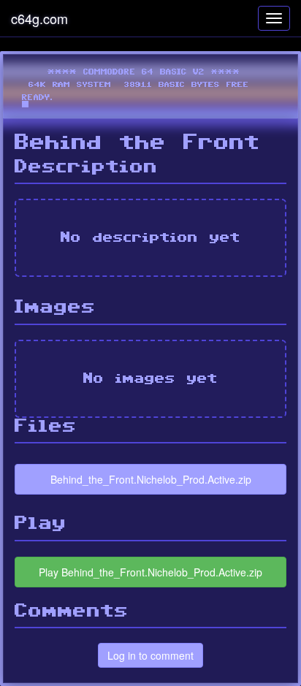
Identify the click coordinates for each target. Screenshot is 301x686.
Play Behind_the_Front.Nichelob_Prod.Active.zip (150, 572)
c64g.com (39, 18)
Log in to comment (150, 655)
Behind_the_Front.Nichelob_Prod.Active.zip (150, 479)
